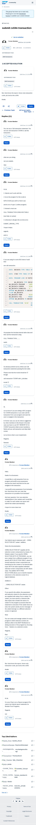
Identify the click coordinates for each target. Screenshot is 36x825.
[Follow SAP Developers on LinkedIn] (22, 801)
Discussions (6, 6)
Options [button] (32, 32)
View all (4, 792)
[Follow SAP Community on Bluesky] (16, 801)
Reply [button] (31, 106)
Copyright (9, 811)
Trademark (9, 816)
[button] (3, 47)
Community (12, 2)
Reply (7, 143)
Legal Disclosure (27, 811)
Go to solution (18, 37)
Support (27, 816)
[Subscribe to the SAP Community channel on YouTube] (19, 801)
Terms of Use (27, 806)
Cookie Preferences (9, 821)
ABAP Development (7, 56)
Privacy (9, 806)
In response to (20, 465)
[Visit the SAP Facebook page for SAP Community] (13, 801)
